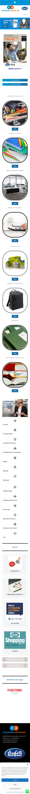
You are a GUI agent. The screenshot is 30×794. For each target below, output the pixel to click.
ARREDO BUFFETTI (15, 69)
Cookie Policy (9, 792)
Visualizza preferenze (15, 788)
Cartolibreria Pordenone (8, 714)
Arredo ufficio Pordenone (8, 709)
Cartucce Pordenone (7, 707)
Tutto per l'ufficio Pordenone (9, 702)
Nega (15, 784)
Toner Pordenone (6, 712)
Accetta (15, 780)
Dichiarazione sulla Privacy (18, 792)
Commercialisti (7, 434)
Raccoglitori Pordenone (8, 700)
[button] (27, 764)
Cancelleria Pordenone (8, 698)
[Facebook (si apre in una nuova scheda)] (15, 2)
